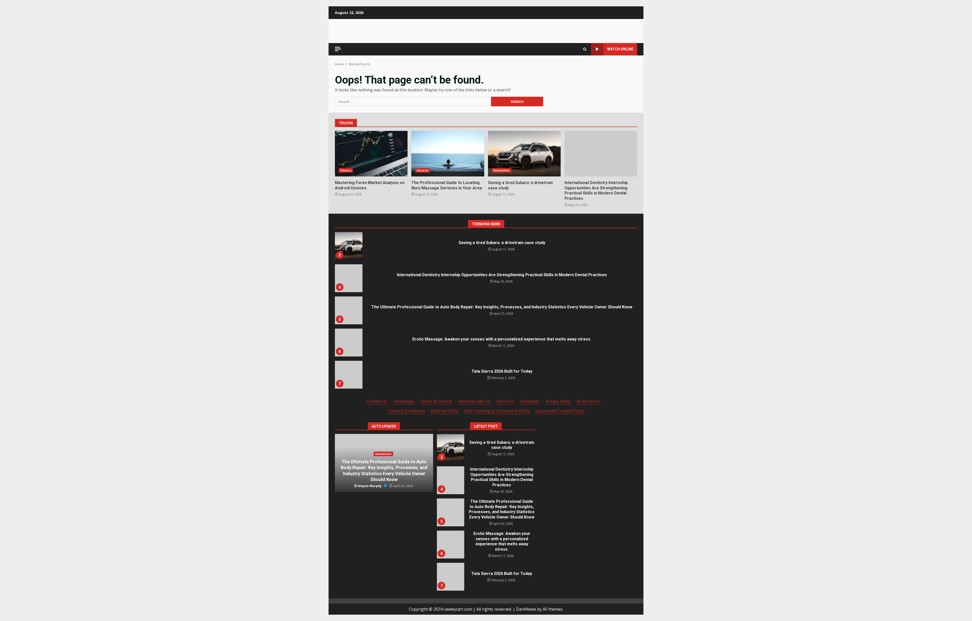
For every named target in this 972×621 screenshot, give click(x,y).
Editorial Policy (444, 411)
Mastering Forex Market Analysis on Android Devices (371, 153)
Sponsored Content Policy (560, 411)
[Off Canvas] (338, 49)
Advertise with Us (474, 401)
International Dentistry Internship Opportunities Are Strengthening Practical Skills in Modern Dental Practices (600, 153)
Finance (345, 170)
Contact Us (377, 401)
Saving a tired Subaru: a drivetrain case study (524, 153)
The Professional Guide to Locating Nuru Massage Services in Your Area (447, 153)
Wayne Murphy (370, 486)
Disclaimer (530, 401)
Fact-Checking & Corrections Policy (497, 411)
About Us (505, 401)
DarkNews (526, 609)
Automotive (501, 170)
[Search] (584, 49)
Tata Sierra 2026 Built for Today (348, 375)
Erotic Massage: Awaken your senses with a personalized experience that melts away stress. (348, 342)
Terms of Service (436, 401)
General (422, 170)
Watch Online (620, 49)
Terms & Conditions (406, 411)
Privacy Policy (558, 401)
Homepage (403, 401)
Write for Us (588, 401)
